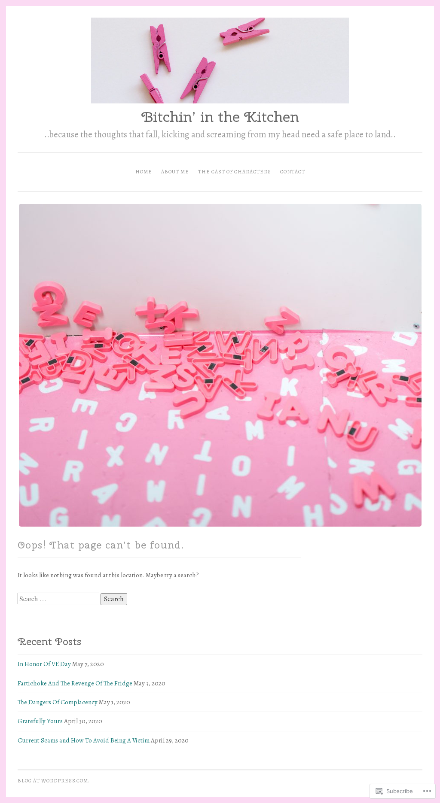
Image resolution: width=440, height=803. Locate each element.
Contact (292, 171)
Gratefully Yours (40, 721)
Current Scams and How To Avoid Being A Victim (84, 740)
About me (175, 171)
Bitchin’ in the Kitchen (220, 116)
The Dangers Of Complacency (58, 702)
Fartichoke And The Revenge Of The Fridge (75, 683)
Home (143, 171)
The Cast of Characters (234, 171)
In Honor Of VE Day (44, 664)
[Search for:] (59, 599)
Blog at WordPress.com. (54, 780)
